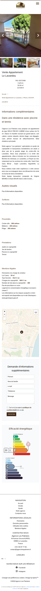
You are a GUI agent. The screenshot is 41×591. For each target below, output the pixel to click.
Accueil (4, 94)
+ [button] (4, 311)
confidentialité (29, 586)
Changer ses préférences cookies (13, 578)
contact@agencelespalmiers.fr (20, 549)
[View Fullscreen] (4, 318)
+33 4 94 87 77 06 (20, 547)
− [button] (4, 314)
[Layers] (36, 312)
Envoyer (11, 414)
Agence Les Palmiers (20, 536)
